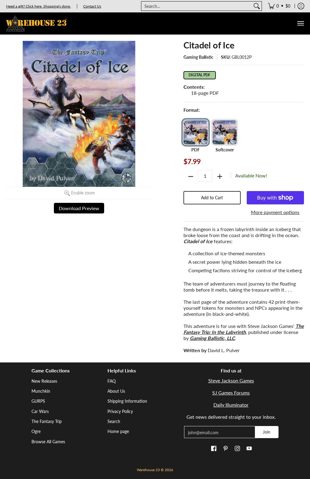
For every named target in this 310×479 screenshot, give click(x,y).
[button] (213, 449)
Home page (118, 431)
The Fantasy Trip (46, 421)
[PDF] (195, 132)
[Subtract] (190, 176)
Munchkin (40, 391)
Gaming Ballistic (198, 57)
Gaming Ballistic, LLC (212, 338)
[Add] (220, 176)
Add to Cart (212, 197)
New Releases (44, 381)
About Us (116, 391)
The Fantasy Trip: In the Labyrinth (243, 329)
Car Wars (40, 411)
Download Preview (79, 208)
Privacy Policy (120, 411)
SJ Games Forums (231, 392)
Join (266, 431)
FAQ (111, 381)
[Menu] (300, 23)
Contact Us (92, 6)
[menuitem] (279, 6)
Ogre (36, 431)
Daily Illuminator (231, 405)
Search (113, 421)
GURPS (38, 401)
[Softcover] (225, 132)
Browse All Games (48, 441)
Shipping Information (127, 401)
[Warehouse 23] (36, 23)
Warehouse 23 (148, 469)
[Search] (257, 6)
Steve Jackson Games (231, 380)
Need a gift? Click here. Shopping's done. (38, 6)
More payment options (275, 212)
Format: (191, 110)
